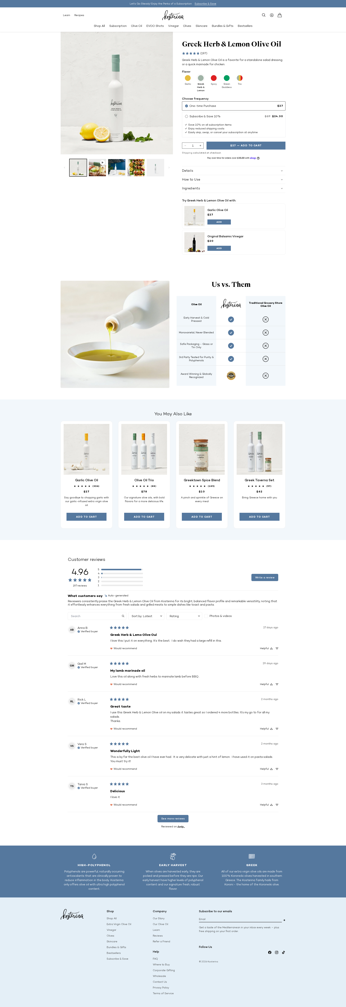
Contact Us (160, 981)
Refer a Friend (161, 941)
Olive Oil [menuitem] (136, 26)
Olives (110, 935)
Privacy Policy (161, 987)
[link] (194, 53)
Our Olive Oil (160, 924)
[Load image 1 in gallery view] (78, 167)
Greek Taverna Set (259, 480)
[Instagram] (277, 952)
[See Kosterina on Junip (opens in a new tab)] (181, 826)
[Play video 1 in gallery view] (97, 167)
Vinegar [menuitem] (173, 26)
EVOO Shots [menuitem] (155, 26)
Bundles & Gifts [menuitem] (222, 26)
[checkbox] (222, 616)
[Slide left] (64, 168)
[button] (264, 15)
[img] (116, 595)
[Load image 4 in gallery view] (155, 167)
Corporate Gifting (164, 970)
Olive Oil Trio (144, 480)
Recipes (79, 15)
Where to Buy (161, 964)
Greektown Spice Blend (202, 480)
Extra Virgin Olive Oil (119, 924)
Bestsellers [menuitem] (245, 26)
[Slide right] (169, 168)
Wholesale (159, 976)
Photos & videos (220, 616)
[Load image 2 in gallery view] (116, 167)
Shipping (187, 153)
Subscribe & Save (205, 3)
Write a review (264, 577)
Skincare (112, 941)
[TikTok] (283, 952)
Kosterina (213, 961)
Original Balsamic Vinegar (225, 236)
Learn (66, 15)
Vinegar (111, 930)
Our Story (159, 918)
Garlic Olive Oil (217, 210)
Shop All (99, 26)
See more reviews (173, 818)
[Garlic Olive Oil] (194, 216)
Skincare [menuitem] (201, 26)
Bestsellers (114, 953)
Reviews (158, 935)
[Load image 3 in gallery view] (136, 167)
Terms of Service (163, 993)
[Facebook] (270, 952)
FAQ (155, 958)
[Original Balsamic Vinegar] (194, 242)
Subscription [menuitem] (118, 26)
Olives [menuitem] (187, 26)
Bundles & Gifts (116, 947)
